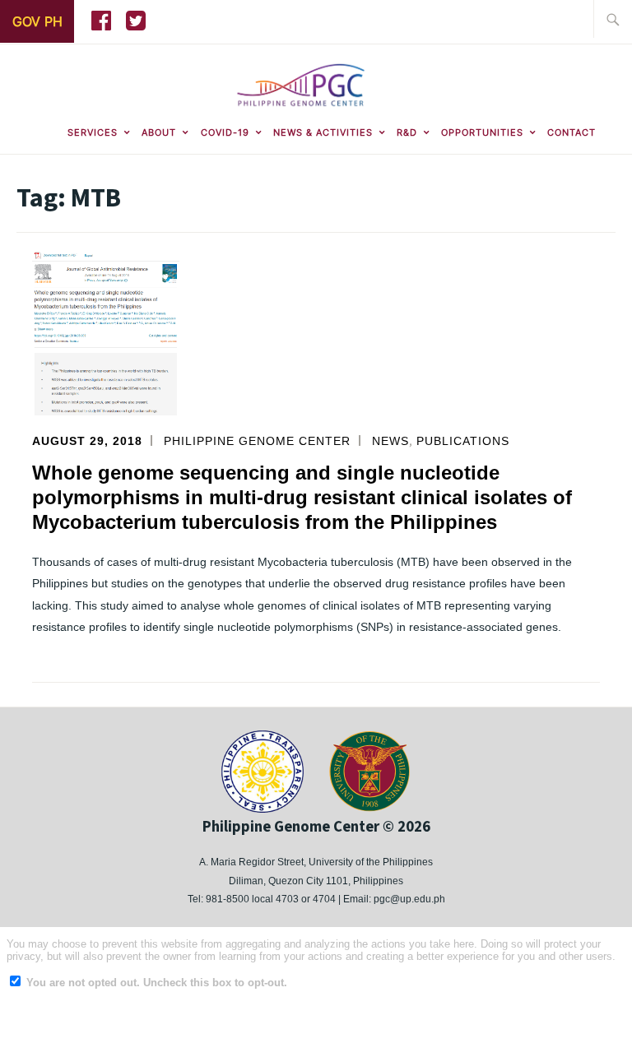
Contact (571, 132)
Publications (462, 440)
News (390, 440)
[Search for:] (613, 19)
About (159, 132)
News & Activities (323, 132)
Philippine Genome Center (257, 440)
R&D (407, 132)
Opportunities (482, 132)
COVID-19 (225, 132)
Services (92, 132)
